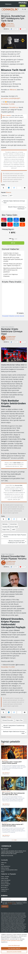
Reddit (22, 225)
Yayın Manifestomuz (5, 866)
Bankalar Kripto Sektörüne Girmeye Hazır (14, 201)
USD (15, 239)
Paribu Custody (4, 878)
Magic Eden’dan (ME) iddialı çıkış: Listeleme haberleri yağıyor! (13, 116)
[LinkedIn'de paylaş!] (8, 188)
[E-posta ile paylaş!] (24, 188)
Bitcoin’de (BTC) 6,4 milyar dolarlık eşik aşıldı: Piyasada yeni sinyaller (13, 259)
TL (13, 239)
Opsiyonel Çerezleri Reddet (14, 951)
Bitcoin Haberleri (5, 882)
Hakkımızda (3, 862)
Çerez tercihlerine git (14, 945)
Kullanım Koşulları (5, 868)
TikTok (22, 220)
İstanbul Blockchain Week (10, 527)
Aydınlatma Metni (12, 902)
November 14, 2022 (8, 667)
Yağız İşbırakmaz (6, 772)
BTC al (13, 243)
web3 (13, 529)
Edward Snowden (7, 720)
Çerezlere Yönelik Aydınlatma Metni (9, 869)
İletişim (2, 871)
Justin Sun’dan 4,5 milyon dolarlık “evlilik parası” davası (12, 254)
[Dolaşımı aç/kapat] (25, 9)
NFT (11, 195)
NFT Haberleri (5, 14)
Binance (8, 192)
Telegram (16, 225)
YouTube (10, 225)
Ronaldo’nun (14, 107)
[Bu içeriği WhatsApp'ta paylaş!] (19, 188)
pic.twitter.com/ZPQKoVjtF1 (10, 98)
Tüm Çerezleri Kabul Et (14, 948)
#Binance (13, 89)
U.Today (8, 717)
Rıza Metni (10, 903)
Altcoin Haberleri (5, 885)
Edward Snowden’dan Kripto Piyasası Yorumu (14, 535)
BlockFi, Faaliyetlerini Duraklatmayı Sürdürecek (13, 726)
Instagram (4, 220)
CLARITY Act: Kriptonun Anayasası (10, 275)
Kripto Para (5, 529)
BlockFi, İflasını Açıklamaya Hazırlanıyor (16, 207)
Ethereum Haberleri (5, 883)
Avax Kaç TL (4, 891)
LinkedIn (10, 220)
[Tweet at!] (3, 188)
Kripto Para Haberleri (7, 327)
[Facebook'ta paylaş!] (14, 188)
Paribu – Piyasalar (5, 876)
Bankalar (5, 524)
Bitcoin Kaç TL (4, 887)
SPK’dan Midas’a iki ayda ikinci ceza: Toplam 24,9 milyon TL (12, 264)
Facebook (16, 220)
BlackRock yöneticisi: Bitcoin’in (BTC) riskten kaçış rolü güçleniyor (12, 270)
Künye (2, 864)
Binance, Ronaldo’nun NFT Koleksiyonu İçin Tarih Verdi (16, 541)
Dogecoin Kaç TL (5, 889)
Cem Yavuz (10, 23)
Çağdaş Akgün (11, 336)
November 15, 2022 (7, 104)
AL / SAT (22, 5)
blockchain (13, 524)
